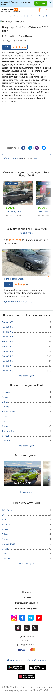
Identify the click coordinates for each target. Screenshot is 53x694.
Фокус (48, 16)
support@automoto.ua (26, 644)
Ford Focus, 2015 (13, 211)
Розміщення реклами (26, 602)
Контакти (26, 597)
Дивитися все (25, 492)
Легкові (33, 16)
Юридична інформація (26, 608)
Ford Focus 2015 (14, 278)
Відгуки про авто (20, 16)
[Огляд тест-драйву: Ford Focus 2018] (22, 475)
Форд (41, 16)
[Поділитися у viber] (37, 148)
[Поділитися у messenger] (44, 148)
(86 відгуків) (26, 233)
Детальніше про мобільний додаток (26, 660)
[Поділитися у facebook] (23, 148)
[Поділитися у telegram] (30, 148)
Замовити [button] (40, 3)
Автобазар (6, 16)
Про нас (26, 592)
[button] (50, 10)
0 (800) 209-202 (26, 636)
